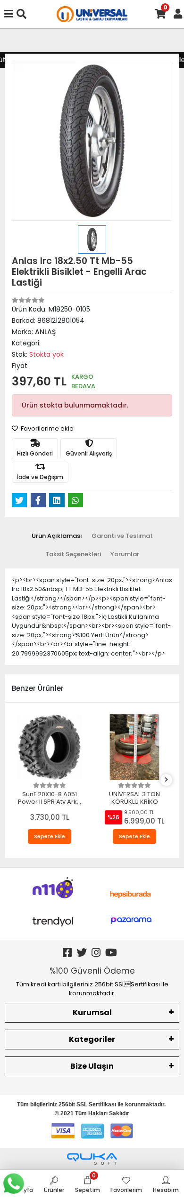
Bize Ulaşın (92, 1066)
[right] (167, 780)
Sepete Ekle (49, 836)
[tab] (57, 536)
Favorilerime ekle (46, 428)
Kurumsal (92, 1012)
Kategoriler (92, 1039)
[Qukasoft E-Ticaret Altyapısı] (92, 1159)
